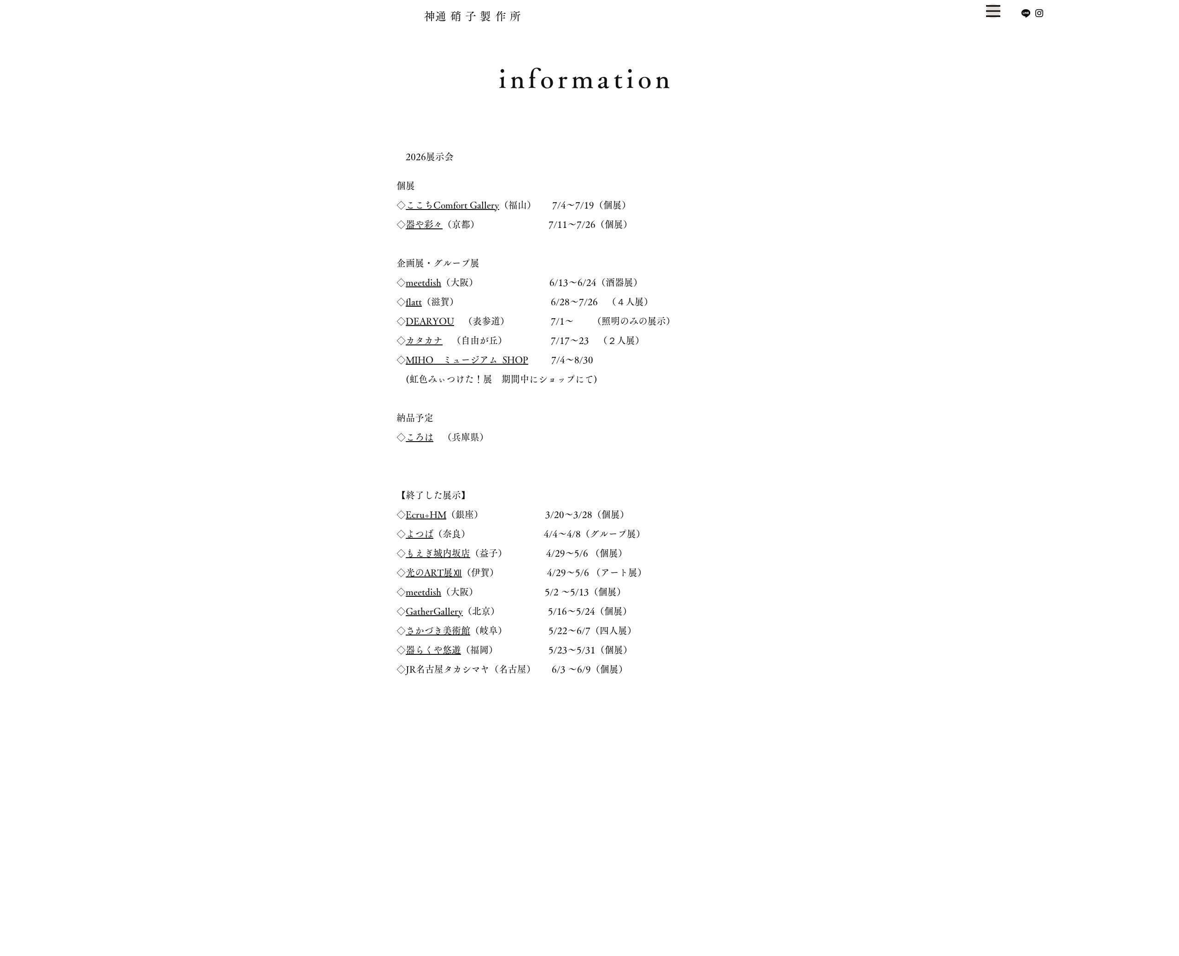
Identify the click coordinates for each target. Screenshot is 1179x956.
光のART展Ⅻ (434, 572)
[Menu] (993, 11)
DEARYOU (430, 321)
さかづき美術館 (438, 630)
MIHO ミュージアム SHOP (467, 359)
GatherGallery (434, 611)
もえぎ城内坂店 (438, 553)
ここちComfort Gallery (452, 205)
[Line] (1026, 13)
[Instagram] (1039, 13)
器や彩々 (424, 224)
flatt (414, 301)
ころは (419, 437)
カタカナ (424, 340)
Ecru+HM (426, 514)
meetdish (423, 282)
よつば (419, 533)
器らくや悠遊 (433, 649)
